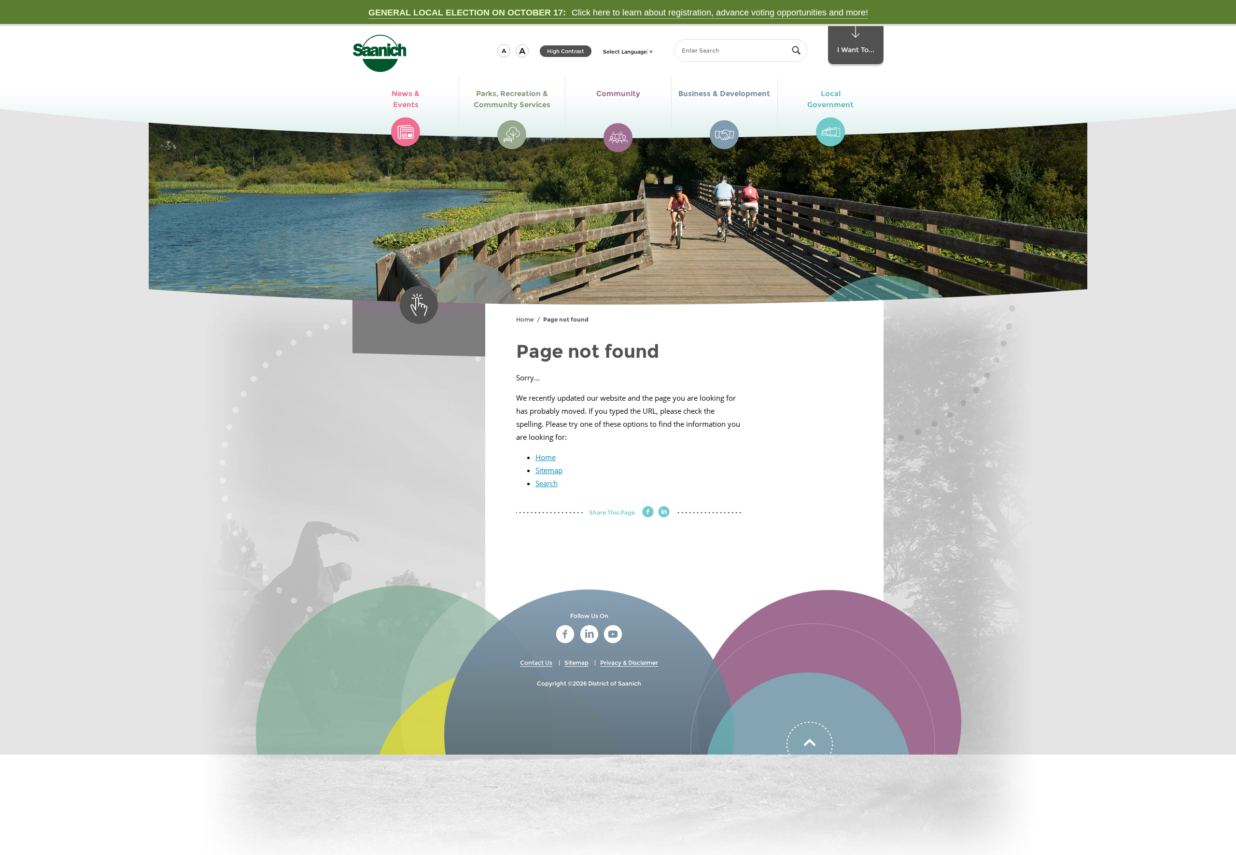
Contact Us (536, 662)
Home (525, 319)
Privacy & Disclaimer (629, 662)
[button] (503, 50)
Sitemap (548, 470)
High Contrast (565, 52)
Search (546, 483)
